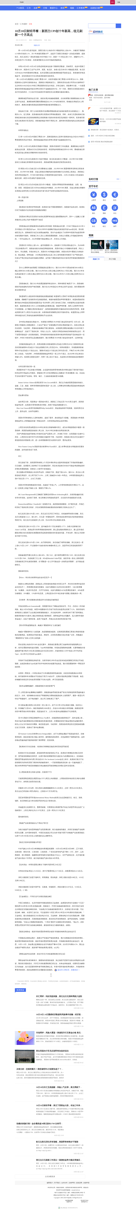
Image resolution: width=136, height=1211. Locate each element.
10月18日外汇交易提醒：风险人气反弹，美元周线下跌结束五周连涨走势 (66, 1087)
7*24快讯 (20, 8)
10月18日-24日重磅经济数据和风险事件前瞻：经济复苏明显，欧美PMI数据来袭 (70, 1014)
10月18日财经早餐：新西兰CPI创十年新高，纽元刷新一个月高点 (110, 111)
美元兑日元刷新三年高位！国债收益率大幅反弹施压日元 (60, 1160)
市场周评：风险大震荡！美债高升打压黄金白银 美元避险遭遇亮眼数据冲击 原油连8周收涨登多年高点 (79, 1033)
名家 (35, 8)
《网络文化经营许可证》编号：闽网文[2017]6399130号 (68, 1195)
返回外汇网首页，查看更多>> (68, 970)
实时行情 (93, 179)
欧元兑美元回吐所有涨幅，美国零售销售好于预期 (57, 1142)
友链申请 (86, 1183)
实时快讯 (96, 31)
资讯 (62, 8)
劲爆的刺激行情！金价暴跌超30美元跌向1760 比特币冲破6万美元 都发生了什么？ (50, 1124)
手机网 (21, 2)
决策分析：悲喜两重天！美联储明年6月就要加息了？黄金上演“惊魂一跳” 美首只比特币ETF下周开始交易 (61, 1069)
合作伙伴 (64, 1183)
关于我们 (57, 1183)
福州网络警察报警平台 (69, 1201)
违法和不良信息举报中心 (84, 1201)
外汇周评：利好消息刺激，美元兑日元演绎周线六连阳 (59, 996)
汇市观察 (23, 24)
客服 (119, 2)
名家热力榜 (95, 8)
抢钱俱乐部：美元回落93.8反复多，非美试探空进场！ (105, 130)
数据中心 (54, 8)
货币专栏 (93, 186)
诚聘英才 (50, 1183)
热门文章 (93, 89)
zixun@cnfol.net (76, 1190)
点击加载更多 (50, 1176)
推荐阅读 (20, 990)
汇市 (29, 8)
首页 (16, 24)
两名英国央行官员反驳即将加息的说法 (52, 1051)
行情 (45, 8)
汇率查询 (80, 8)
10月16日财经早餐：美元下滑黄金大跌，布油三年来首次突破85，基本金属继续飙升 (71, 1105)
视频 (72, 8)
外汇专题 (112, 259)
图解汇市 (96, 259)
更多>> (119, 179)
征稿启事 (79, 1183)
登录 (112, 2)
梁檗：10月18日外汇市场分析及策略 (102, 136)
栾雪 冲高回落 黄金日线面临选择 (101, 142)
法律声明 (72, 1183)
